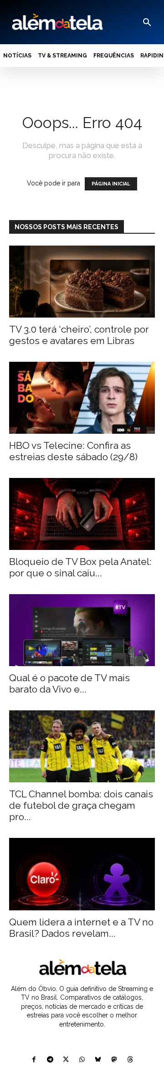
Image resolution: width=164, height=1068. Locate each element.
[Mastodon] (114, 1060)
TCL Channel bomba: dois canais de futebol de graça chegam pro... (81, 805)
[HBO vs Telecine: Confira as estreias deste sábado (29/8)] (82, 398)
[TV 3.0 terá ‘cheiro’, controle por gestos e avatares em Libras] (82, 282)
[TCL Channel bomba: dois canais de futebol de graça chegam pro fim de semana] (82, 746)
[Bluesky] (98, 1060)
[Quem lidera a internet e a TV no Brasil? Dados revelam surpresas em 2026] (82, 874)
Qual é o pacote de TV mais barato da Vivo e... (69, 683)
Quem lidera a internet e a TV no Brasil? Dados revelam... (81, 927)
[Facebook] (34, 1060)
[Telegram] (50, 1060)
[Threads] (130, 1060)
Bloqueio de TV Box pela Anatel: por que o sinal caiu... (80, 567)
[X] (66, 1060)
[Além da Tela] (56, 22)
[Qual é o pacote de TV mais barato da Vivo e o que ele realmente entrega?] (82, 630)
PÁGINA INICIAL (111, 184)
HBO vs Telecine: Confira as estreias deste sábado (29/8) (73, 451)
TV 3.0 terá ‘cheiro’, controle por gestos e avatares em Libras (79, 334)
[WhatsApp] (81, 1060)
